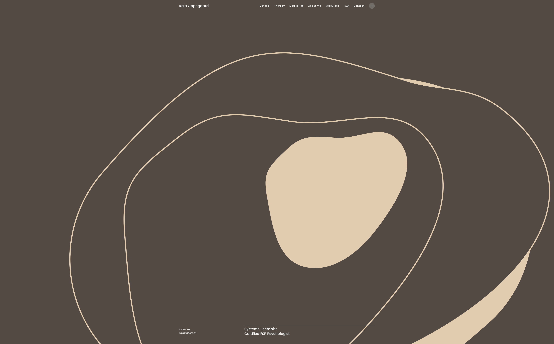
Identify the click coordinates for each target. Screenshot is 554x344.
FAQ (346, 5)
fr (371, 5)
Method (264, 5)
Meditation (296, 5)
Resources (332, 5)
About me (314, 5)
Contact (358, 5)
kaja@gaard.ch (187, 333)
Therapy (279, 5)
